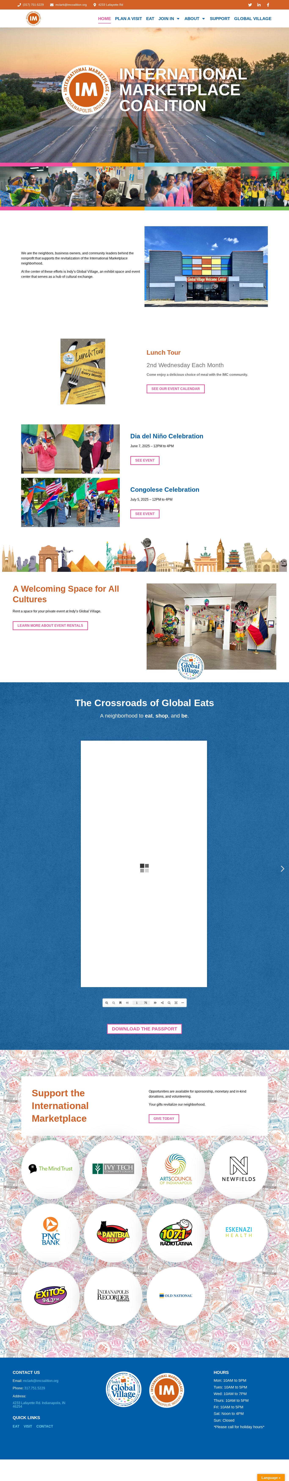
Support (220, 18)
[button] (145, 460)
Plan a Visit (128, 18)
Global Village (252, 18)
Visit (28, 1426)
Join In (166, 18)
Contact (44, 1426)
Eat (150, 18)
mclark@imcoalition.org (41, 1381)
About (191, 18)
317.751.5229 (34, 1388)
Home (104, 18)
